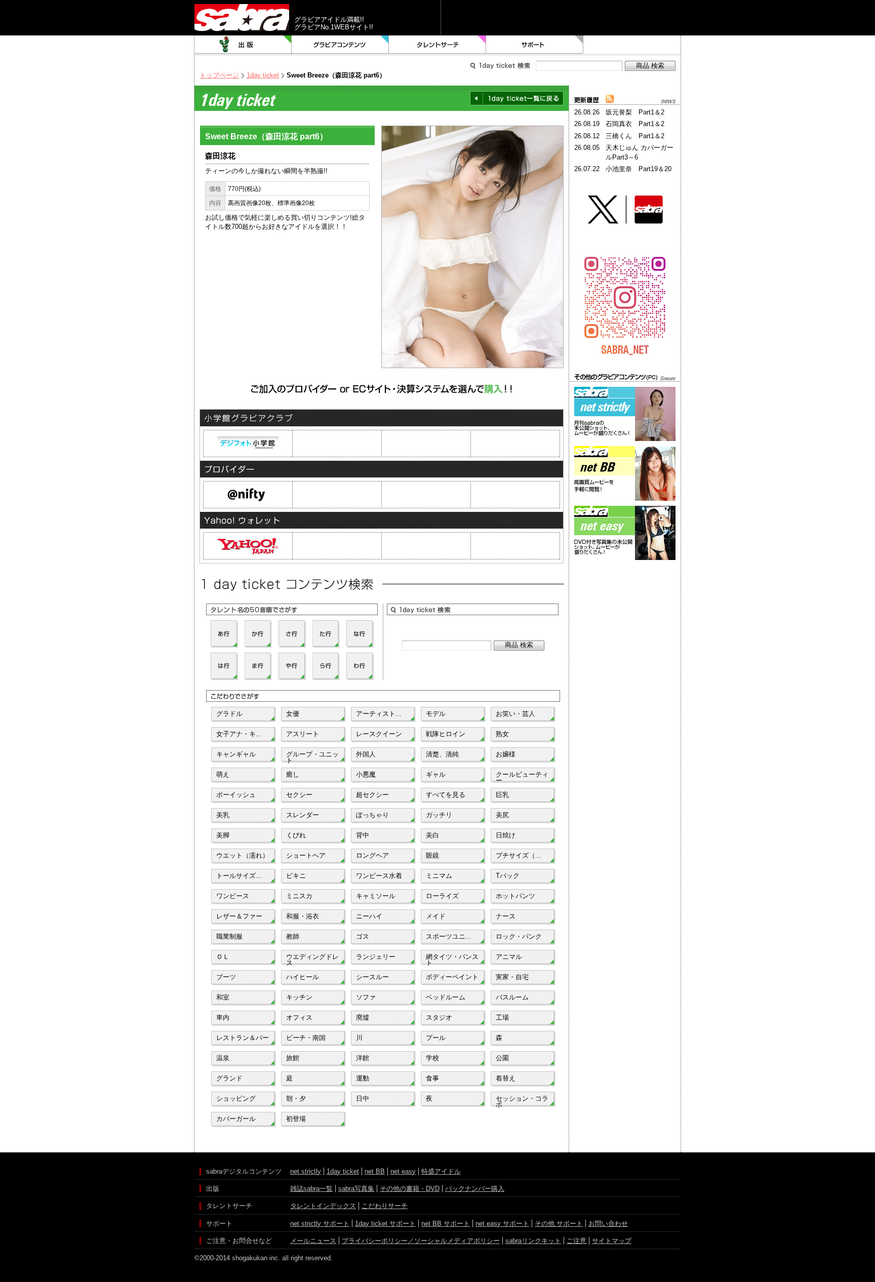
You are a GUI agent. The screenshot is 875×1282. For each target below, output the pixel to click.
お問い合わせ (608, 1223)
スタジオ (439, 1017)
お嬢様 (505, 754)
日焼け (505, 835)
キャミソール (375, 896)
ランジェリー (375, 956)
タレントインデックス (323, 1206)
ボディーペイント (452, 977)
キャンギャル (236, 754)
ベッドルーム (445, 997)
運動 (362, 1078)
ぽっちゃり (372, 815)
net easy (403, 1171)
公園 (502, 1058)
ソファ (366, 997)
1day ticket (263, 75)
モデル (436, 713)
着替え (505, 1078)
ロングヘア (372, 855)
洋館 (362, 1058)
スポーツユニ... (448, 936)
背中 (362, 835)
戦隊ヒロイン (445, 734)
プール (436, 1037)
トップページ (219, 75)
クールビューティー (522, 777)
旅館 (292, 1058)
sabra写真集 (356, 1188)
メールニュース (313, 1241)
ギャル (436, 774)
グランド (229, 1078)
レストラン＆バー (242, 1037)
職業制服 (229, 936)
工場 (502, 1017)
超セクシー (372, 794)
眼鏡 (432, 855)
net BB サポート (445, 1223)
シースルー (372, 977)
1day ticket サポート (385, 1223)
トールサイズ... (239, 875)
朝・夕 (296, 1098)
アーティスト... (379, 713)
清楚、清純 (442, 754)
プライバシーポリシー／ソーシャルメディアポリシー (421, 1241)
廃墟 (362, 1017)
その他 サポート (559, 1223)
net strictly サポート (319, 1223)
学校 (432, 1058)
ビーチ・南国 (306, 1037)
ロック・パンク (519, 936)
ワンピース (232, 896)
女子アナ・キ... (239, 734)
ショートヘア (306, 855)
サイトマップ (611, 1241)
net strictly (305, 1171)
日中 (362, 1098)
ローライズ (442, 896)
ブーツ (226, 977)
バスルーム (512, 997)
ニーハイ (369, 916)
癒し (292, 774)
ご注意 (576, 1241)
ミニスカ (299, 896)
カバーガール (236, 1119)
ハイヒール (302, 977)
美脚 (222, 835)
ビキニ (296, 875)
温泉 (222, 1058)
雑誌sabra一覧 (311, 1188)
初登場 (296, 1119)
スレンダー (302, 815)
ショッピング (236, 1098)
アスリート (302, 734)
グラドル (229, 713)
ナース (505, 916)
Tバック (508, 875)
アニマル (509, 956)
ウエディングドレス (312, 959)
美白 (432, 835)
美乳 (222, 815)
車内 (222, 1017)
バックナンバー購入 (474, 1188)
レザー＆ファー (239, 916)
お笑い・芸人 (515, 713)
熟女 (502, 734)
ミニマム (439, 875)
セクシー (299, 794)
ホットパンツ (515, 896)
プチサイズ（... (518, 855)
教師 (292, 936)
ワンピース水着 (379, 875)
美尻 (502, 815)
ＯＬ (222, 956)
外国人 (366, 754)
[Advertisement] (624, 608)
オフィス (299, 1017)
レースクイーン (379, 734)
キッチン (299, 997)
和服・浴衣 (302, 916)
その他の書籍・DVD (410, 1188)
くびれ (296, 835)
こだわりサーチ (385, 1206)
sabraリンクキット (533, 1241)
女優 (292, 713)
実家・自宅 (512, 977)
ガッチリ (439, 815)
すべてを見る (445, 794)
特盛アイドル (441, 1171)
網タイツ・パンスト (452, 959)
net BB (375, 1171)
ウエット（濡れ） (242, 855)
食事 (432, 1078)
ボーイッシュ (236, 794)
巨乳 (502, 794)
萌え (222, 774)
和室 (222, 997)
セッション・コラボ (522, 1101)
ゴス (362, 936)
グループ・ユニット (312, 756)
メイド (436, 916)
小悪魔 (366, 774)
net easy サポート (502, 1223)
